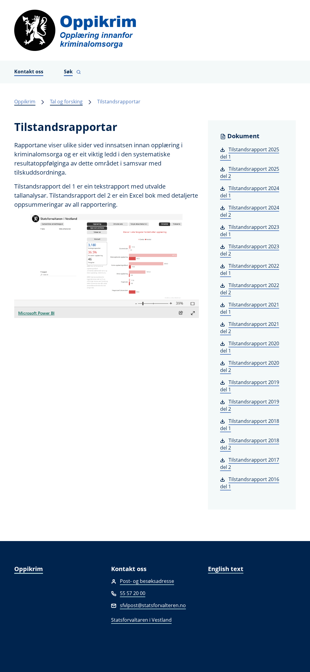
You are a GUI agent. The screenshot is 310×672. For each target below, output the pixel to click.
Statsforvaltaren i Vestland (141, 620)
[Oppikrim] (155, 30)
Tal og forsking (66, 101)
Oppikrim (24, 101)
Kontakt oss (28, 71)
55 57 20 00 (132, 593)
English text (225, 569)
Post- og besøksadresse (147, 581)
